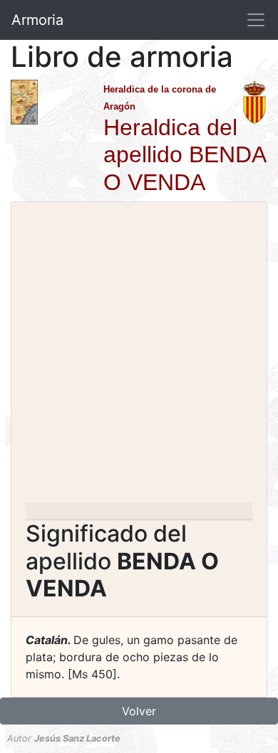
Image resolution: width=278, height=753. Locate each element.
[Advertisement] (139, 356)
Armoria (37, 19)
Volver (139, 711)
